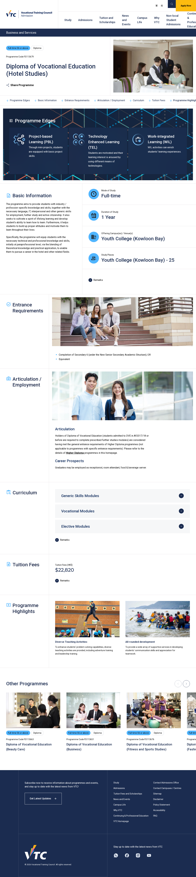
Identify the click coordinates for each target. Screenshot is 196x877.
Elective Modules (75, 526)
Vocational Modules (77, 511)
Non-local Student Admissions (173, 20)
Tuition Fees (158, 100)
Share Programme (22, 85)
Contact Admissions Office (166, 782)
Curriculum (138, 100)
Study (68, 20)
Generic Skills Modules (80, 496)
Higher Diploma (75, 452)
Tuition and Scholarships (107, 20)
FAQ (155, 816)
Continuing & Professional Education (131, 816)
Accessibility (159, 810)
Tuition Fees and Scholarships (127, 793)
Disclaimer (158, 799)
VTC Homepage (121, 821)
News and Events (126, 20)
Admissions (85, 20)
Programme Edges (20, 100)
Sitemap (157, 793)
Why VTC (157, 20)
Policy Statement (161, 804)
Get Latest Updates (40, 798)
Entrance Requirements (77, 100)
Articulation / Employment (111, 100)
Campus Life (142, 20)
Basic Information (47, 100)
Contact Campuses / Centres (167, 788)
